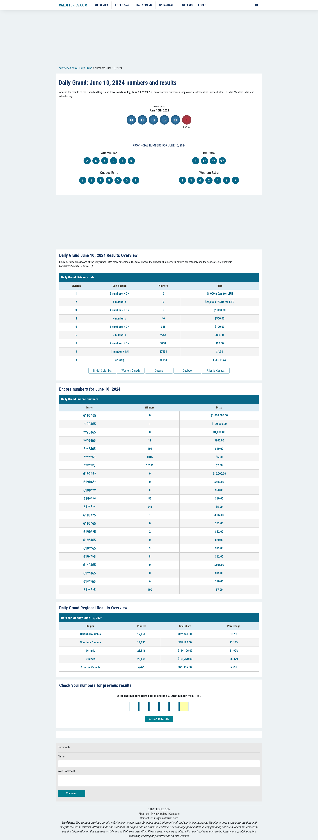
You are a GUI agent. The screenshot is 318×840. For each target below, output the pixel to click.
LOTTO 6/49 (122, 5)
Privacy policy (159, 813)
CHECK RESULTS (159, 719)
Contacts (174, 813)
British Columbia (102, 370)
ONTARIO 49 (166, 5)
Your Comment (66, 771)
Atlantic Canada (216, 370)
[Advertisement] (159, 39)
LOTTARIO (187, 5)
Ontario (159, 370)
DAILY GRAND (144, 5)
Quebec (187, 370)
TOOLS (202, 5)
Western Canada (130, 370)
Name (61, 756)
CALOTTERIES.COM (73, 5)
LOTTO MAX (101, 5)
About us (144, 813)
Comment (71, 793)
